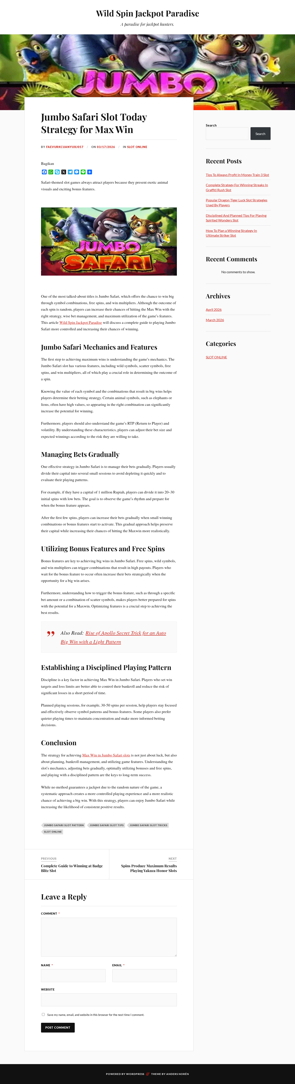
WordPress (135, 1074)
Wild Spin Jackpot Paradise (147, 13)
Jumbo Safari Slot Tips (107, 825)
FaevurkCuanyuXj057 (65, 147)
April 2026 (214, 309)
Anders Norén (177, 1074)
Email (118, 965)
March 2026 (215, 320)
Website (48, 989)
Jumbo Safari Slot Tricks (148, 825)
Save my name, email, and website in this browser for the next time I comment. (95, 1015)
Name (47, 965)
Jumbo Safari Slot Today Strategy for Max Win (94, 122)
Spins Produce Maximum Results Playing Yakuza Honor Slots (149, 868)
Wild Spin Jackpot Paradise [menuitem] (80, 322)
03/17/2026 (106, 147)
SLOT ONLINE (137, 147)
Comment (50, 913)
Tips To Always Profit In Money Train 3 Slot (237, 175)
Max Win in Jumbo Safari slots (106, 755)
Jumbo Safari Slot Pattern (64, 825)
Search (211, 125)
